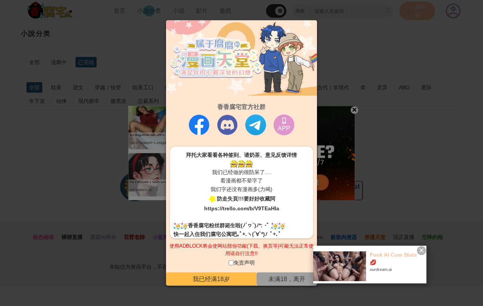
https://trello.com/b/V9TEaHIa (241, 208)
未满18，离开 (286, 279)
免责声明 (244, 263)
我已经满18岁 (211, 279)
